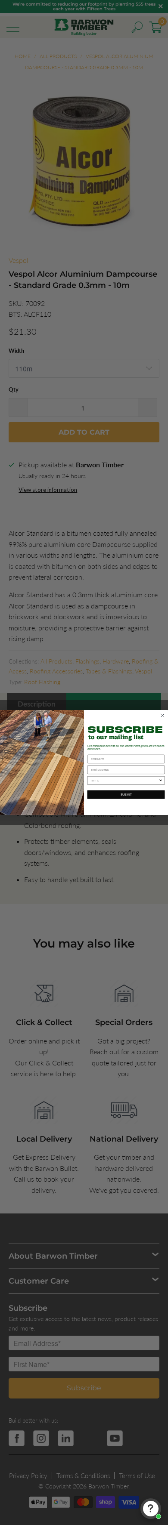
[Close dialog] (163, 715)
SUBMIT (126, 794)
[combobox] (125, 780)
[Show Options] (161, 780)
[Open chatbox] (150, 1508)
